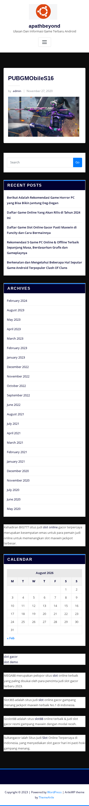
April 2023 (14, 329)
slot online (50, 527)
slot (55, 675)
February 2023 (17, 348)
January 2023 (16, 357)
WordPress (54, 792)
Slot (45, 738)
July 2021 (13, 423)
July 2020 (13, 490)
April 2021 (14, 433)
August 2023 (15, 310)
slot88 (39, 719)
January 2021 (16, 461)
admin (14, 91)
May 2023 (13, 319)
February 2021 (17, 452)
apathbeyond (44, 26)
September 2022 (18, 395)
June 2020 (13, 499)
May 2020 (13, 509)
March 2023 (15, 338)
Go (77, 162)
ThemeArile (46, 797)
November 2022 (18, 376)
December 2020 (18, 471)
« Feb (10, 638)
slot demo (11, 662)
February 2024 (17, 300)
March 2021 (15, 442)
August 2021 (15, 414)
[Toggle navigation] (44, 42)
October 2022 (16, 386)
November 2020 (18, 480)
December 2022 (18, 367)
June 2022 (13, 405)
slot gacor (11, 656)
